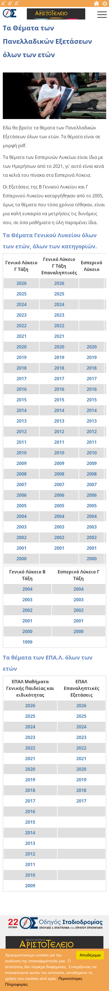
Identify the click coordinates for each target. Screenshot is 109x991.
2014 (21, 410)
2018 (21, 368)
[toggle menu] (102, 16)
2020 (21, 347)
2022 (21, 326)
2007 (21, 484)
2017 (21, 378)
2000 (21, 559)
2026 (21, 283)
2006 (21, 495)
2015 (21, 400)
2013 (21, 421)
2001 (21, 548)
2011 (21, 442)
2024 (21, 304)
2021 (21, 336)
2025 (21, 294)
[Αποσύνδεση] (105, 4)
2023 (21, 315)
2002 (21, 537)
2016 (21, 389)
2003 (21, 527)
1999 (27, 642)
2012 (21, 431)
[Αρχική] (96, 4)
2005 (21, 506)
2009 (21, 463)
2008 (21, 474)
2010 (21, 453)
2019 (21, 357)
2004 (21, 516)
